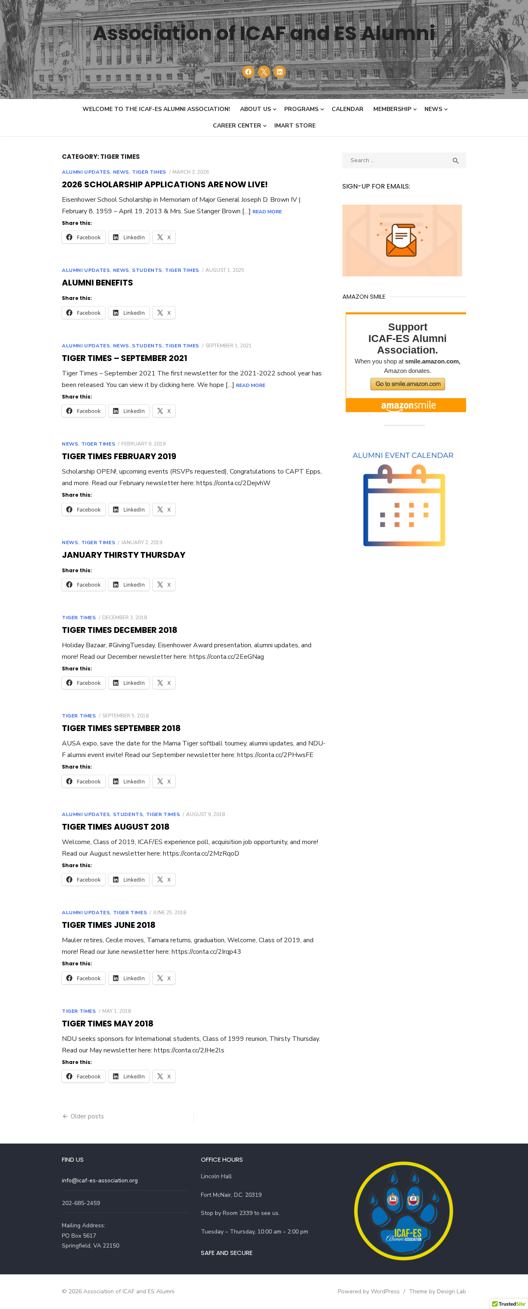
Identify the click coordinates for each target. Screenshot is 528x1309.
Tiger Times (149, 172)
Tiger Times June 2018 (109, 925)
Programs (301, 109)
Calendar (347, 109)
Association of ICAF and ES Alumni (264, 33)
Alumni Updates (86, 172)
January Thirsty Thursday (123, 555)
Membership (392, 109)
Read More (267, 211)
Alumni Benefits (97, 282)
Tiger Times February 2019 (119, 456)
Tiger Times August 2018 (116, 827)
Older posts (87, 1116)
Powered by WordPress (369, 1291)
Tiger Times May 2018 (107, 1023)
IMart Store (295, 126)
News (433, 109)
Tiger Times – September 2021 (124, 358)
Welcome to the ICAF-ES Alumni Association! (156, 109)
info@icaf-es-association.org (100, 1180)
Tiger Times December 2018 (119, 630)
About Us (255, 109)
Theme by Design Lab (437, 1291)
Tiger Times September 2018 (121, 728)
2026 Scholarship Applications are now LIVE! (165, 184)
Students (147, 270)
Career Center (237, 126)
